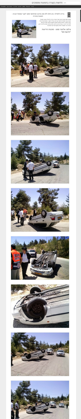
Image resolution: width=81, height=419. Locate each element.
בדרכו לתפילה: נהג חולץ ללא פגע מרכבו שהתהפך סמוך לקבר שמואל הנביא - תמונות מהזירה (38, 15)
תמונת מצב (9, 6)
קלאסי (32, 6)
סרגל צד (15, 6)
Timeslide (3, 6)
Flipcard (28, 6)
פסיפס (19, 6)
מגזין (23, 6)
